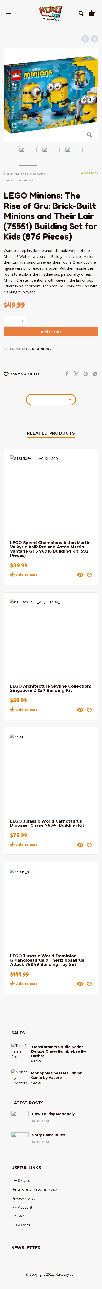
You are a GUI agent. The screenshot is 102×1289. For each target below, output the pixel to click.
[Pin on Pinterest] (84, 374)
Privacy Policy (23, 1198)
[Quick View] (80, 574)
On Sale (18, 1216)
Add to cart (51, 331)
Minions (25, 180)
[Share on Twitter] (74, 374)
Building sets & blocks (24, 174)
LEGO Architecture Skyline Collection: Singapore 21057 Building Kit (50, 688)
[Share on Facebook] (65, 374)
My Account (21, 1207)
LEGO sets (20, 1180)
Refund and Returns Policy (34, 1189)
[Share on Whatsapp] (93, 374)
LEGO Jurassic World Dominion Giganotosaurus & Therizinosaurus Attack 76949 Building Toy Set (47, 960)
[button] (8, 13)
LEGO (8, 180)
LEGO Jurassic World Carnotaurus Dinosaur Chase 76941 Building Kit (47, 823)
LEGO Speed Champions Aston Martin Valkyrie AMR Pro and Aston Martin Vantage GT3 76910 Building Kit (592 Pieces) (50, 549)
